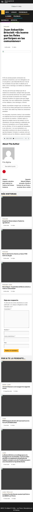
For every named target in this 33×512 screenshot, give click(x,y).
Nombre (6, 330)
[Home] (3, 12)
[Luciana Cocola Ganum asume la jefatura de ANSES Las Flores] (16, 479)
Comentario (7, 309)
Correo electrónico (9, 336)
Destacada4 (6, 26)
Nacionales (5, 20)
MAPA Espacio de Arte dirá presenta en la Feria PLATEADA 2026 (15, 421)
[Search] (31, 12)
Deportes (14, 20)
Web (5, 342)
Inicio (7, 12)
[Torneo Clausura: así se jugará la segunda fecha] (16, 371)
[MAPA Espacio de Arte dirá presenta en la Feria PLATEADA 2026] (16, 405)
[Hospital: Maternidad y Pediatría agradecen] (16, 206)
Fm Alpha (14, 47)
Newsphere (27, 508)
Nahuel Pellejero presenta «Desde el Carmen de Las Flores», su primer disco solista (24, 183)
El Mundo (8, 16)
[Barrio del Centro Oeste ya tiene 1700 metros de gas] (16, 239)
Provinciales (23, 12)
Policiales (17, 16)
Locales (13, 12)
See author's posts (10, 166)
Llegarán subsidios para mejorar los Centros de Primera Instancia (8, 183)
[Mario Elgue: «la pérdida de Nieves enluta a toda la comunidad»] (16, 272)
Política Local (9, 492)
